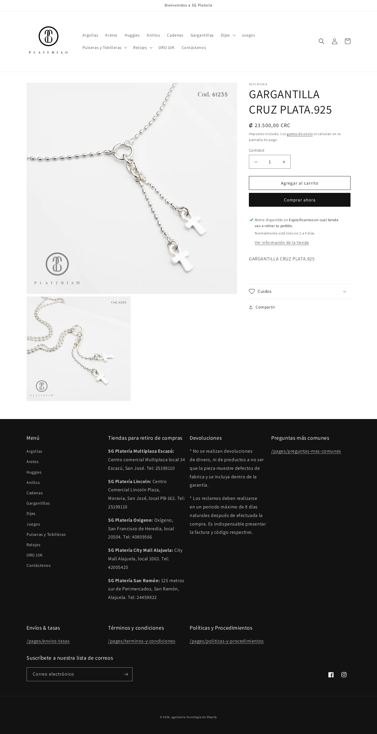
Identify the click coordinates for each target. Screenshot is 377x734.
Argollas (34, 451)
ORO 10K (34, 555)
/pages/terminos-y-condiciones (141, 641)
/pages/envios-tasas (48, 641)
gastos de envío (300, 134)
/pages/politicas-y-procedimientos (227, 641)
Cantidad (256, 150)
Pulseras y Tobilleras (46, 534)
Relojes (33, 544)
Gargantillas (38, 503)
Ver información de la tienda (282, 242)
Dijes (31, 513)
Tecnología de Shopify (201, 717)
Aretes (33, 461)
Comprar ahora (300, 200)
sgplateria (178, 717)
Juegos (33, 524)
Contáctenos (39, 565)
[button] (227, 35)
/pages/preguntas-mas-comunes (306, 451)
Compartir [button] (265, 307)
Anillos (33, 482)
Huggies (34, 472)
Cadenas (35, 492)
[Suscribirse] (125, 674)
